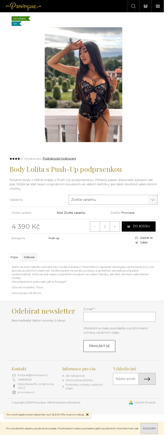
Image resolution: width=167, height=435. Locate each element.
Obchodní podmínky (79, 380)
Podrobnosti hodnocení (59, 158)
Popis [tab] (14, 257)
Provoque (128, 212)
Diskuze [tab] (29, 257)
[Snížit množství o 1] (95, 226)
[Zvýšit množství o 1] (115, 226)
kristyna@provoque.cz (33, 375)
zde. (136, 428)
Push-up (54, 238)
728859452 (25, 379)
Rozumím (149, 428)
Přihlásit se (99, 346)
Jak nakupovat (75, 375)
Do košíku (141, 226)
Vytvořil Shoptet (145, 402)
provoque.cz (26, 392)
